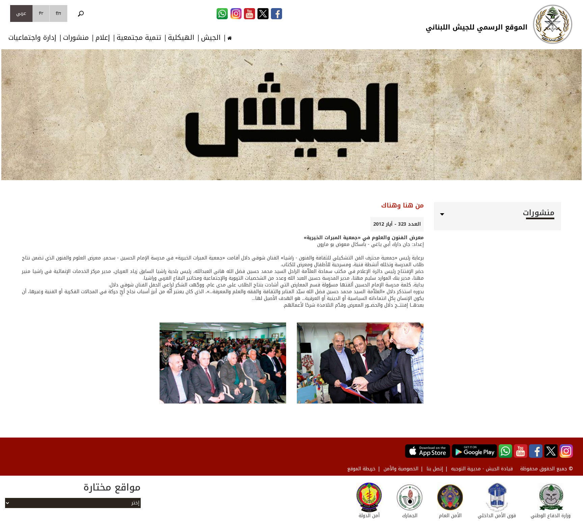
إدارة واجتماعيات (32, 38)
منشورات (76, 38)
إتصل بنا (434, 468)
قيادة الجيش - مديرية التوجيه (482, 468)
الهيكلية (181, 38)
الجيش (211, 38)
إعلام (102, 38)
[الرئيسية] (552, 24)
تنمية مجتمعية (139, 38)
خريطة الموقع (361, 468)
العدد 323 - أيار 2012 (397, 224)
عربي (21, 13)
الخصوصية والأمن (401, 468)
